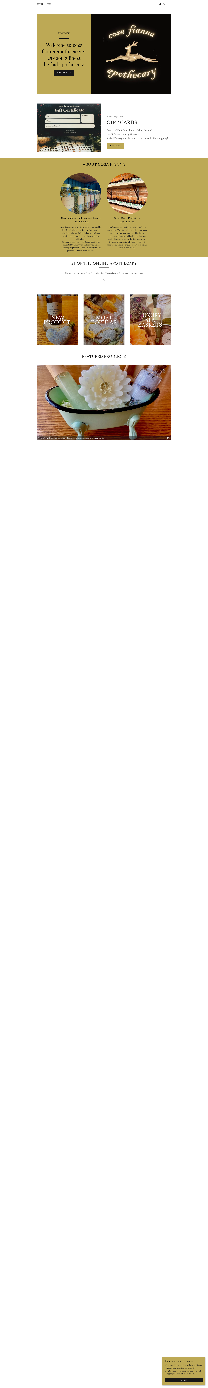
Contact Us (64, 73)
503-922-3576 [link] (64, 33)
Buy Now (115, 146)
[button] (164, 4)
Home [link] (40, 4)
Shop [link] (50, 4)
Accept (184, 1380)
